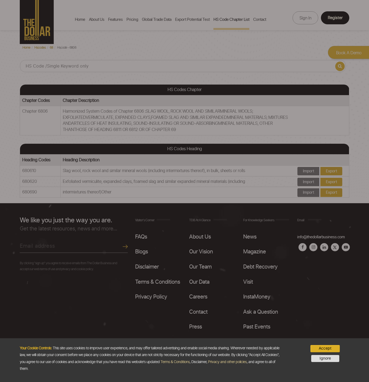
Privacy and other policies (227, 362)
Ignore (325, 358)
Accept (325, 348)
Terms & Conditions (175, 362)
